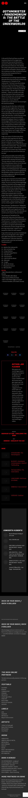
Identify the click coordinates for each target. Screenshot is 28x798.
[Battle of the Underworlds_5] (5, 300)
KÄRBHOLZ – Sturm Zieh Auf (19, 487)
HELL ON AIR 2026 (14, 539)
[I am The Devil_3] (14, 312)
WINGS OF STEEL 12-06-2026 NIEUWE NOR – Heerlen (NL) (17, 562)
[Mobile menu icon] (25, 3)
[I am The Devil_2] (5, 312)
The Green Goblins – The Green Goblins (17, 470)
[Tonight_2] (14, 324)
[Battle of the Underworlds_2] (5, 288)
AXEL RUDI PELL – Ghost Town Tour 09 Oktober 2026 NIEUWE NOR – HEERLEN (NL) (16, 555)
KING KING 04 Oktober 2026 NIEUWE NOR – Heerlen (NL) (16, 547)
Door (11, 346)
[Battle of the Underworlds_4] (22, 288)
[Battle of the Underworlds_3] (14, 288)
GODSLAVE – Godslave (17, 495)
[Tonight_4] (5, 335)
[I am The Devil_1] (22, 300)
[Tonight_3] (22, 324)
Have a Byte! (16, 796)
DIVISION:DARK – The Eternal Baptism (17, 453)
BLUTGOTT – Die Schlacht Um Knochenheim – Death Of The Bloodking (18, 463)
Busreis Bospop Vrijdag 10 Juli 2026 (16, 534)
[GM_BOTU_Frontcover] (14, 300)
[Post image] (5, 455)
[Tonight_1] (5, 324)
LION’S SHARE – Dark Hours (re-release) (18, 479)
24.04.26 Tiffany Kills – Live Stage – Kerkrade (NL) (16, 568)
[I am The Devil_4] (22, 312)
